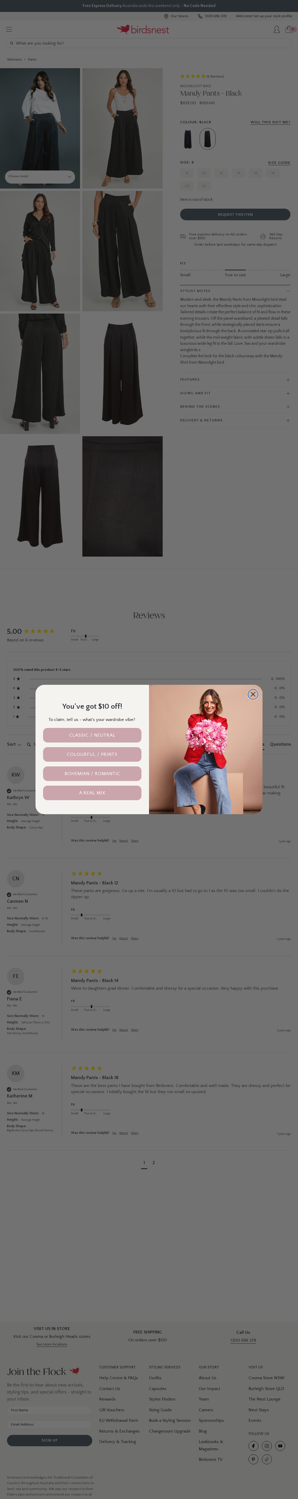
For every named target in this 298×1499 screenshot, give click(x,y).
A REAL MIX (92, 793)
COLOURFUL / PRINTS (92, 754)
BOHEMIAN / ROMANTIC (92, 773)
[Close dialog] (253, 694)
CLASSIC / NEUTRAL (92, 735)
